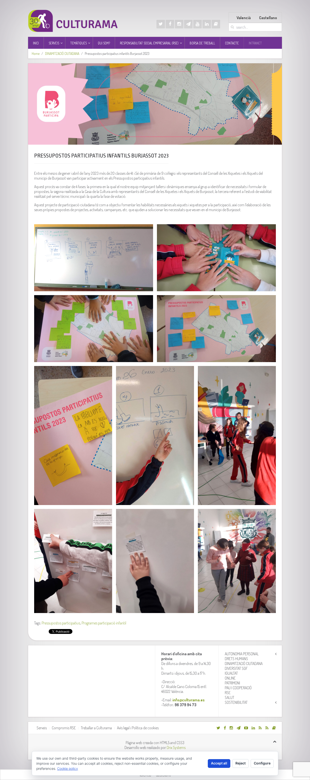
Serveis (42, 727)
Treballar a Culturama (96, 727)
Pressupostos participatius (61, 623)
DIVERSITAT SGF (236, 668)
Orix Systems (176, 747)
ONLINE (230, 678)
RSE (228, 692)
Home (35, 53)
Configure (262, 763)
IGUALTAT (231, 673)
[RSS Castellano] (267, 727)
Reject (240, 763)
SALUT (229, 697)
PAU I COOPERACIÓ (238, 687)
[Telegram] (188, 24)
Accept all (219, 763)
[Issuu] (216, 24)
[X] (160, 24)
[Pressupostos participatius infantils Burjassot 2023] (155, 104)
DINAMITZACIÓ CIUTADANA (62, 53)
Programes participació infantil (104, 623)
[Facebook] (170, 24)
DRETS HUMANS (236, 658)
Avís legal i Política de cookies (138, 727)
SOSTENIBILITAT (236, 702)
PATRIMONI (232, 682)
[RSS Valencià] (260, 727)
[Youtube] (197, 24)
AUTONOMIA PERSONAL (242, 653)
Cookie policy (67, 768)
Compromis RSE (64, 727)
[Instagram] (179, 24)
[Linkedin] (206, 24)
